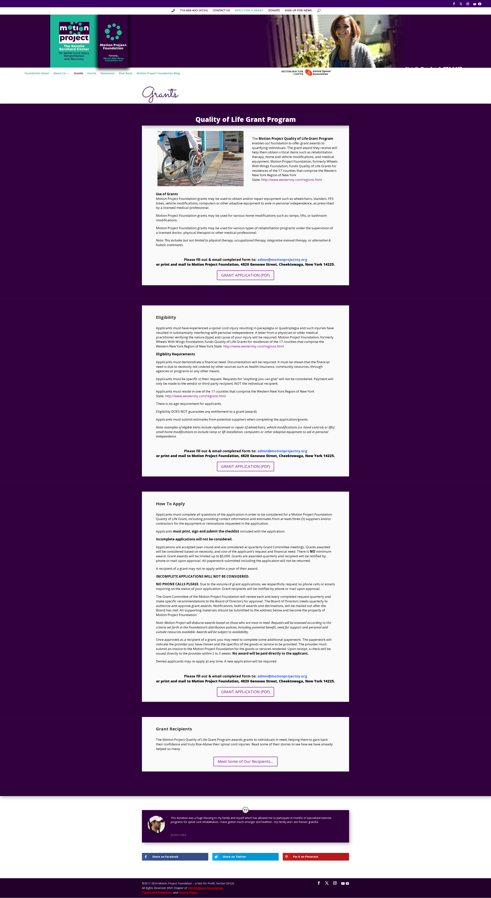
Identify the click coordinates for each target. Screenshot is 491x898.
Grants (78, 74)
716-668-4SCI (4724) (194, 11)
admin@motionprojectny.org (282, 259)
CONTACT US (221, 11)
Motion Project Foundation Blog (158, 74)
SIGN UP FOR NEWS (298, 11)
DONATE (274, 11)
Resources (108, 74)
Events (91, 74)
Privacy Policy (188, 892)
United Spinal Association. (206, 888)
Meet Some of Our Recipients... (245, 761)
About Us (59, 74)
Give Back (125, 74)
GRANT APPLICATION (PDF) (245, 275)
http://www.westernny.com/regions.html (291, 179)
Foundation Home (37, 74)
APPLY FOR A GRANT (249, 11)
